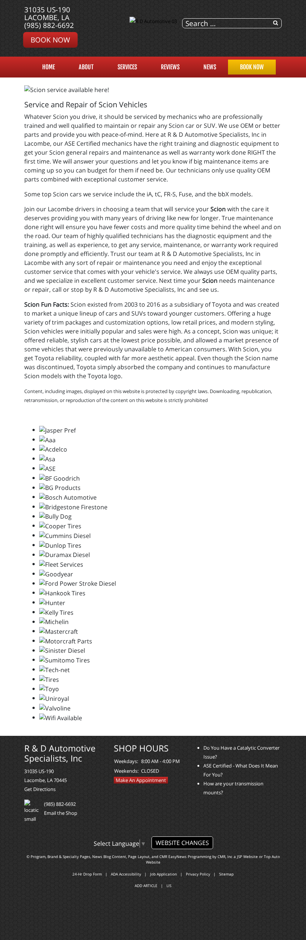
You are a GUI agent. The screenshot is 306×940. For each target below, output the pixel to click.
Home (48, 67)
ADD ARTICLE (146, 885)
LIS (168, 885)
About (86, 67)
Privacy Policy (198, 874)
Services (127, 67)
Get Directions (40, 789)
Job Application (163, 874)
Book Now (50, 40)
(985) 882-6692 (49, 25)
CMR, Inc (225, 856)
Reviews (170, 67)
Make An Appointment (141, 780)
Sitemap (226, 874)
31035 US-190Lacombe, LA (47, 13)
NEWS (209, 67)
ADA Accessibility (126, 874)
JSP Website (247, 856)
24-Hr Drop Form (87, 874)
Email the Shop (60, 813)
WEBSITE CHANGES (182, 843)
